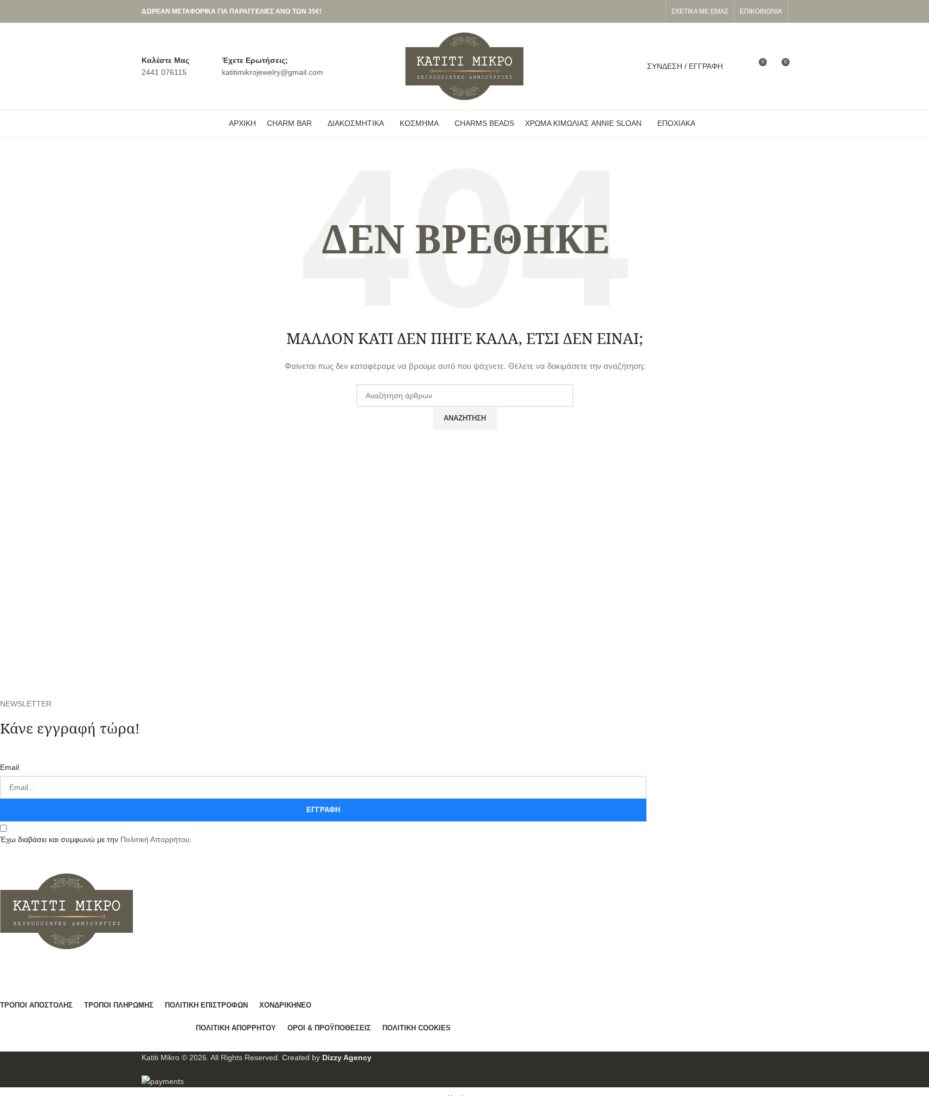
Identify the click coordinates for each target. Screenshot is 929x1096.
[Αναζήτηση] (738, 66)
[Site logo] (464, 65)
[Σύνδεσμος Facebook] (640, 11)
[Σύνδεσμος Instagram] (653, 11)
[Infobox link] (165, 66)
